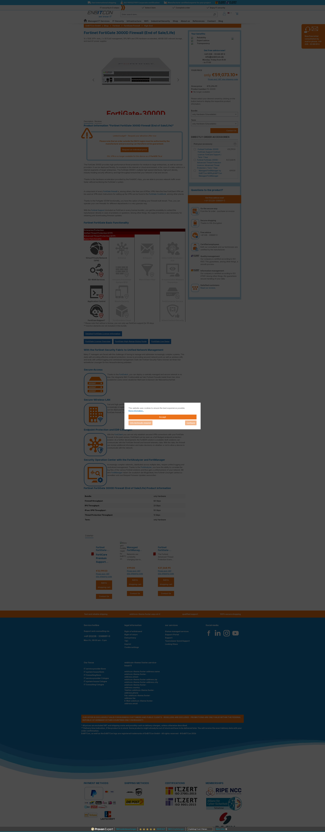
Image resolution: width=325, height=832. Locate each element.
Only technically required (140, 423)
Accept (162, 417)
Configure (191, 423)
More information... (136, 411)
